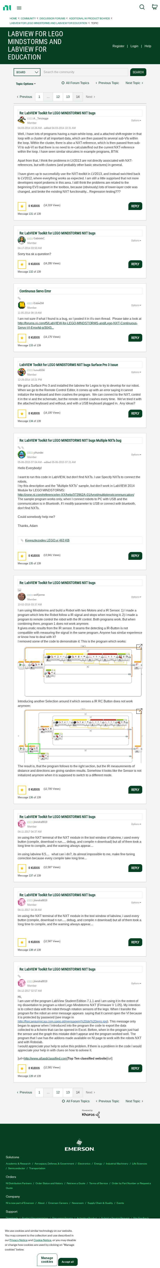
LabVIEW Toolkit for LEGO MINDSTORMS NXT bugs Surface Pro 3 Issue (69, 365)
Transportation (37, 1168)
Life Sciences (139, 1163)
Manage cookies (47, 1259)
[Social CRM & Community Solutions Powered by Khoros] (91, 1113)
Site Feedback (141, 1218)
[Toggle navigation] (24, 8)
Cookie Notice (42, 1240)
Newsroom (78, 1203)
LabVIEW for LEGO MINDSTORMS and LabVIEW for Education (48, 23)
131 (31, 213)
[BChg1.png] (80, 735)
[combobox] (84, 72)
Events (120, 1203)
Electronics (84, 1163)
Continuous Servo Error (35, 291)
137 (31, 875)
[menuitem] (142, 8)
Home (13, 18)
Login (134, 46)
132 (31, 271)
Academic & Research (18, 1163)
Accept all (68, 1261)
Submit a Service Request (115, 1218)
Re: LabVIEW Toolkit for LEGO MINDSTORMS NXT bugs (57, 113)
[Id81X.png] (80, 671)
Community (28, 18)
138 (31, 949)
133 (31, 345)
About (41, 1203)
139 (31, 1076)
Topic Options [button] (24, 84)
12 (58, 96)
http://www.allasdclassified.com (45, 1058)
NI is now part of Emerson (20, 1203)
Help (148, 46)
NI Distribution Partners (19, 1183)
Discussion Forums (52, 18)
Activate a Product (87, 1218)
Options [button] (135, 120)
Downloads (12, 1218)
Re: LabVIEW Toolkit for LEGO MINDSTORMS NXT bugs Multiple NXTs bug (70, 440)
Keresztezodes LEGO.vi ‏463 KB (47, 540)
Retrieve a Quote (76, 1183)
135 (31, 563)
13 (68, 96)
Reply (135, 206)
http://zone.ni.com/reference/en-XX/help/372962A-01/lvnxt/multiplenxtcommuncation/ (76, 494)
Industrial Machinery (117, 1163)
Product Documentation (35, 1218)
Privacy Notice (19, 1240)
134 (31, 421)
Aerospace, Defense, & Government (54, 1163)
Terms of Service (98, 1183)
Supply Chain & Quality (100, 1203)
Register (118, 46)
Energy (98, 1163)
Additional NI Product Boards (89, 18)
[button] (22, 206)
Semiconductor (16, 1168)
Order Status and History (49, 1183)
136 (31, 797)
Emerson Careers (58, 1203)
